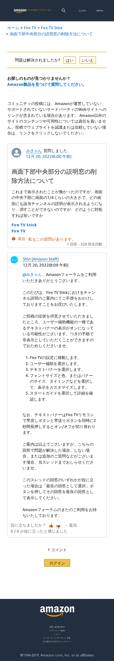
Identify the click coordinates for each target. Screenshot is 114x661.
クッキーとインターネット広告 (57, 638)
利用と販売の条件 (57, 627)
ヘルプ (57, 634)
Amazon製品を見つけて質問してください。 (47, 84)
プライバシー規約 (57, 630)
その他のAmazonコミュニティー (57, 641)
